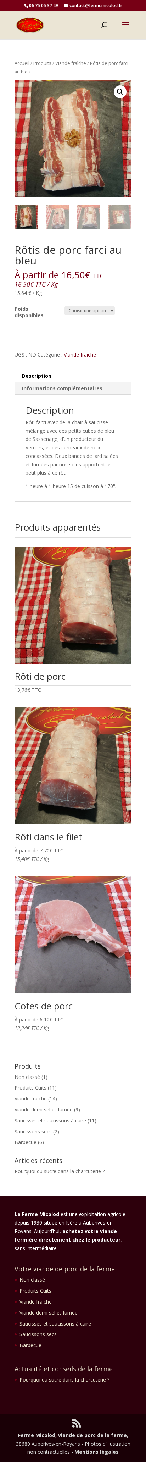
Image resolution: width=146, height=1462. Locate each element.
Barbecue (25, 1142)
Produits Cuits (30, 1087)
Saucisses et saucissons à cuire (50, 1120)
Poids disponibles (29, 312)
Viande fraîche (70, 63)
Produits (42, 63)
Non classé (27, 1077)
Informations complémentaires (62, 388)
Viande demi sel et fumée (44, 1109)
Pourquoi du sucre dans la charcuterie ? (60, 1171)
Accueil (22, 63)
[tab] (73, 376)
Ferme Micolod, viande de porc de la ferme (72, 1435)
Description (36, 375)
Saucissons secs (33, 1131)
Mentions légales (96, 1452)
